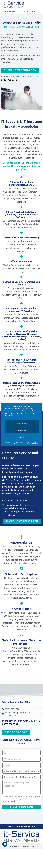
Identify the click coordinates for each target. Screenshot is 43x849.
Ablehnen (22, 430)
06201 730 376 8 (9, 79)
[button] (35, 5)
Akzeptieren (22, 423)
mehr (22, 437)
